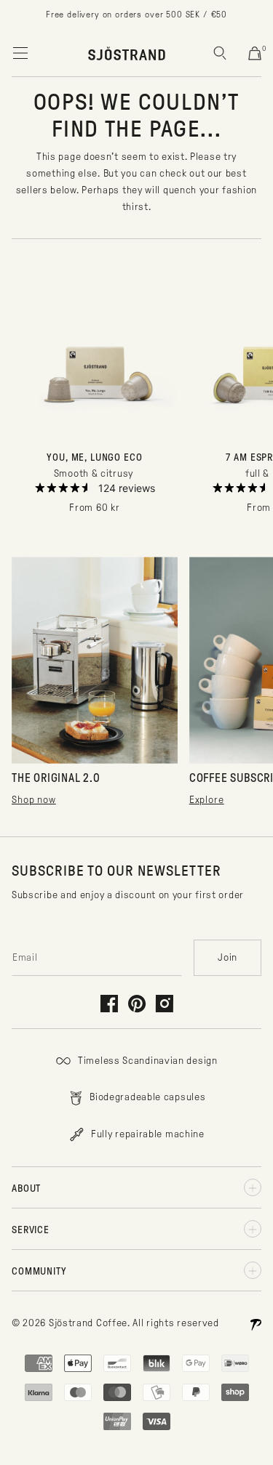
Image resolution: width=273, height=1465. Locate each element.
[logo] (126, 53)
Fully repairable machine (146, 1134)
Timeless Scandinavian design (146, 1060)
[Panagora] (255, 1323)
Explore (206, 799)
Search (220, 53)
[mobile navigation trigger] (20, 53)
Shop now (34, 799)
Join (227, 957)
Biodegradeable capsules (146, 1096)
